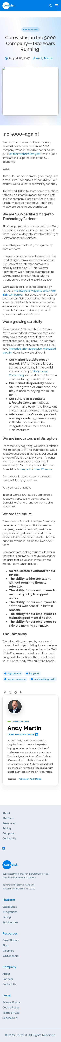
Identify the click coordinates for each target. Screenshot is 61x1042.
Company (8, 833)
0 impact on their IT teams (36, 469)
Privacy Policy (11, 1002)
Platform (8, 818)
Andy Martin (44, 58)
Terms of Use (10, 1012)
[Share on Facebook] (5, 693)
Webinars (8, 950)
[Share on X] (10, 693)
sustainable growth (44, 679)
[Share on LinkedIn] (21, 693)
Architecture (10, 922)
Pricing (6, 828)
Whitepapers (10, 955)
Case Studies (10, 940)
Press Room (30, 29)
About (6, 813)
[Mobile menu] (56, 6)
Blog (5, 945)
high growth (14, 673)
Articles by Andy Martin (30, 779)
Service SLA (10, 1018)
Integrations (9, 912)
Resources (9, 823)
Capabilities (9, 906)
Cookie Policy (10, 1007)
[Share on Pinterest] (15, 693)
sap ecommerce (17, 679)
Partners (7, 979)
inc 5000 (34, 673)
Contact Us (9, 838)
